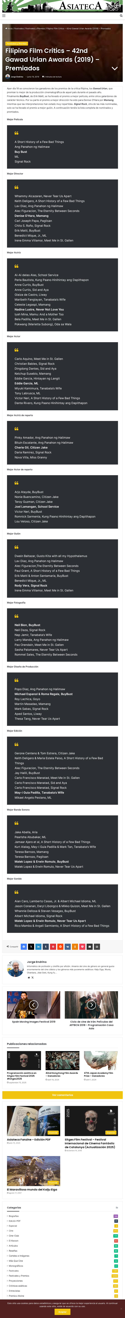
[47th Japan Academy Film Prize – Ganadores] (101, 1060)
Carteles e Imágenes (19, 1255)
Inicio (10, 28)
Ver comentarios (62, 1094)
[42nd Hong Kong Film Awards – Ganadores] (63, 1060)
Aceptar (62, 1312)
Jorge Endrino (17, 77)
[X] (32, 977)
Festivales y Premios (35, 28)
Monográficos (16, 1266)
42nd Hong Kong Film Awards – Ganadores (62, 1074)
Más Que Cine (16, 1260)
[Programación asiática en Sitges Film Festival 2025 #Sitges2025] (24, 1060)
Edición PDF (15, 1221)
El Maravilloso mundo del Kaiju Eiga (32, 1189)
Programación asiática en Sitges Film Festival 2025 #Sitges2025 (21, 1075)
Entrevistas (14, 1291)
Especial (13, 1226)
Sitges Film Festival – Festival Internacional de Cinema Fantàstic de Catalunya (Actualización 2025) (90, 1143)
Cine (11, 1230)
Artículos (13, 1245)
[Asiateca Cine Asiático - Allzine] (62, 6)
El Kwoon (13, 1240)
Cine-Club (14, 1235)
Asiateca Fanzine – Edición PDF (29, 1139)
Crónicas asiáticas (18, 1285)
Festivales (19, 28)
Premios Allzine (16, 1296)
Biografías (14, 1216)
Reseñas (13, 1250)
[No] (121, 1308)
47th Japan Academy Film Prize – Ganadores (98, 1074)
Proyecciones (16, 1280)
